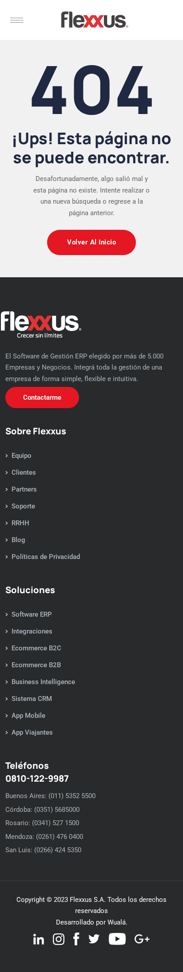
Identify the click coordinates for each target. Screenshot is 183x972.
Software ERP (32, 614)
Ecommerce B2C (36, 648)
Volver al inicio (91, 242)
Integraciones (32, 631)
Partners (24, 489)
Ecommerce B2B (36, 665)
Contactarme (42, 397)
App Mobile (28, 716)
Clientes (24, 472)
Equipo (22, 456)
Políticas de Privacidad (46, 557)
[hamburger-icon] (17, 20)
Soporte (23, 506)
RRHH (20, 523)
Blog (18, 540)
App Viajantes (32, 732)
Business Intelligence (43, 682)
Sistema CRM (32, 699)
